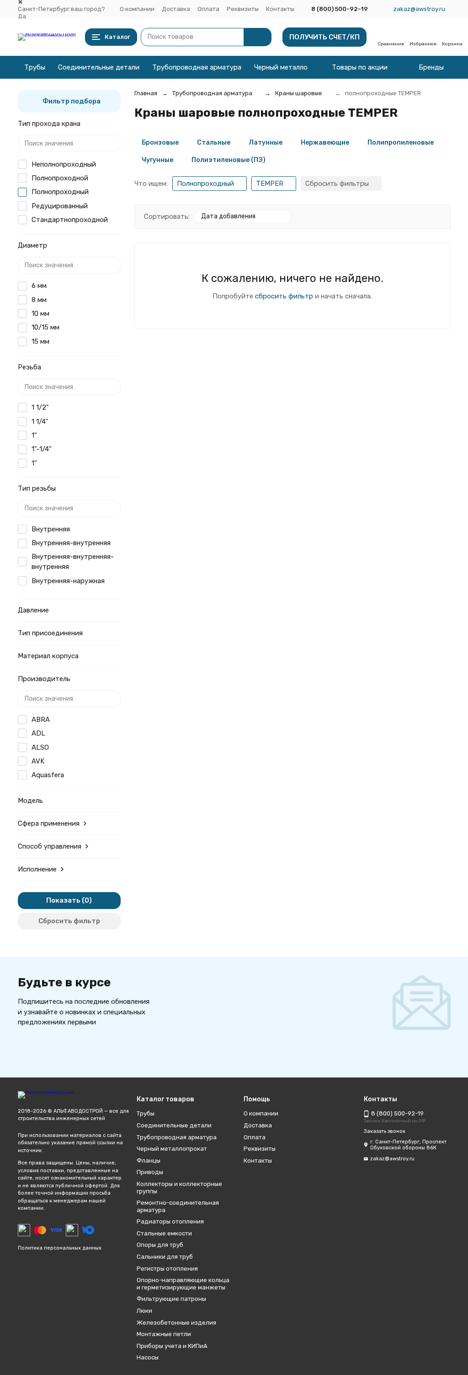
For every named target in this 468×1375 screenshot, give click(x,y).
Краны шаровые (298, 93)
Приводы (150, 1172)
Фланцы (148, 1160)
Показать (63, 900)
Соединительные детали (98, 67)
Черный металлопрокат (292, 67)
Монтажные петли (164, 1334)
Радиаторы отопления (170, 1221)
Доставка (176, 8)
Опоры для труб (160, 1244)
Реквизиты (243, 8)
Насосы (148, 1357)
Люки (144, 1310)
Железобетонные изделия (176, 1322)
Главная (145, 93)
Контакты (280, 8)
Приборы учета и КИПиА (172, 1346)
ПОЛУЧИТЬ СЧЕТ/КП (324, 37)
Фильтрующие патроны (171, 1298)
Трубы (34, 67)
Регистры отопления (167, 1268)
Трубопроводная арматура (196, 67)
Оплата (208, 8)
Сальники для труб (165, 1256)
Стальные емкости (164, 1233)
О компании (137, 8)
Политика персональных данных (59, 1248)
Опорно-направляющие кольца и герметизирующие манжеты (183, 1284)
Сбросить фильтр (69, 921)
